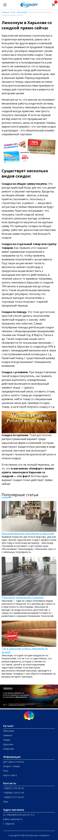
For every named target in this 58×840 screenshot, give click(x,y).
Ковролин (8, 748)
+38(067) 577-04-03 (13, 797)
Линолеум (22, 12)
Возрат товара (11, 766)
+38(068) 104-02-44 (13, 792)
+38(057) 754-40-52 (13, 788)
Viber (5, 801)
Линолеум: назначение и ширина (23, 597)
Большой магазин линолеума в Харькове (28, 533)
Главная (5, 12)
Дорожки (8, 744)
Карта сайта (10, 775)
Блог (13, 12)
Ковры (6, 739)
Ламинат (8, 735)
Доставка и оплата (13, 761)
